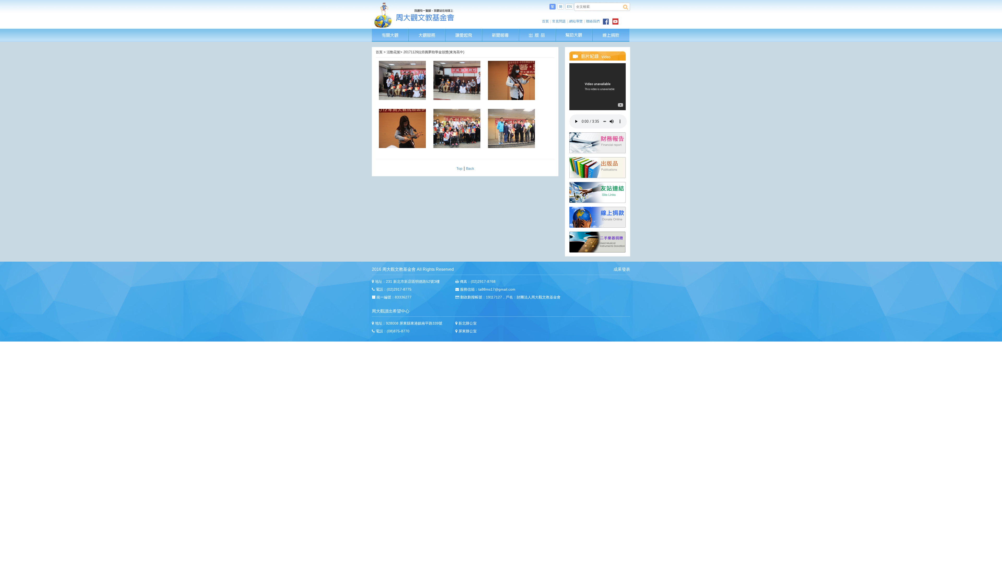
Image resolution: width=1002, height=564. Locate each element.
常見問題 (559, 21)
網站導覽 (576, 21)
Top (459, 168)
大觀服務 (427, 31)
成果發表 (621, 269)
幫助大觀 (574, 31)
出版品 (537, 31)
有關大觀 (390, 31)
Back (470, 168)
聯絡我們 (593, 21)
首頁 (545, 21)
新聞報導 (500, 31)
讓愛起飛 (463, 31)
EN (569, 7)
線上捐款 (611, 35)
